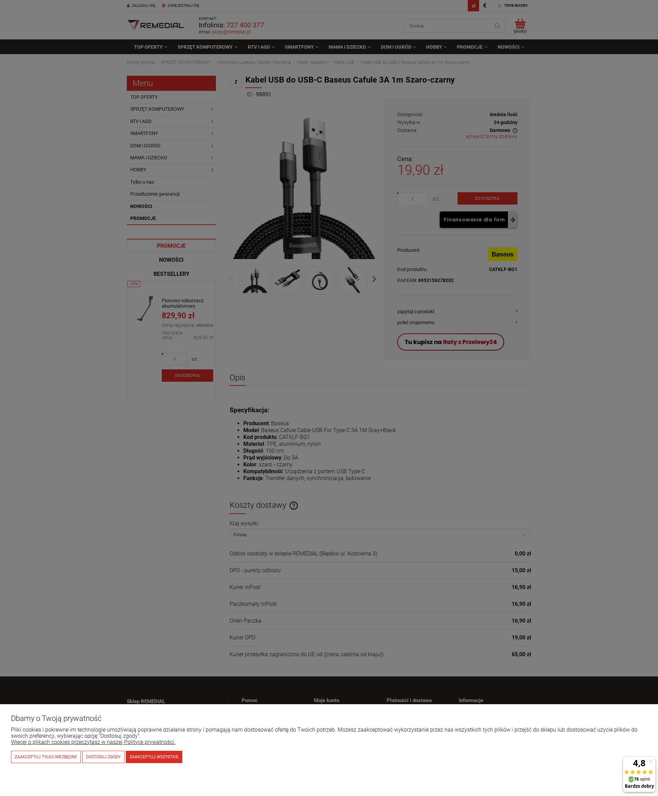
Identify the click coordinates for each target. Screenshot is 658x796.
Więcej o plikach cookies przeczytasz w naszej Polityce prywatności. (93, 742)
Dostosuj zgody (103, 757)
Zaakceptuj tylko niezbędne (46, 757)
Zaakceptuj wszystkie (154, 757)
